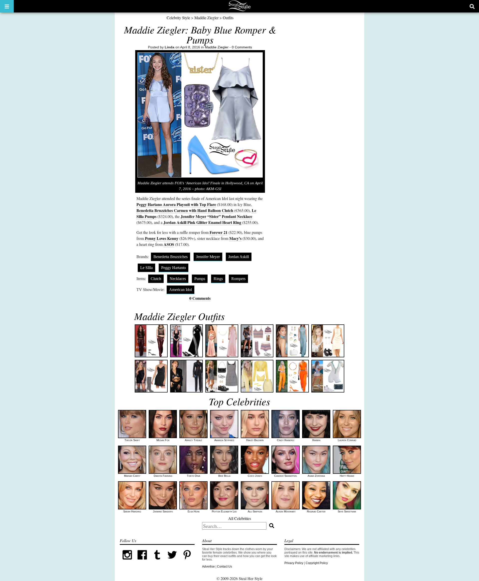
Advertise (208, 566)
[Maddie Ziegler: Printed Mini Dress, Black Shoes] (222, 376)
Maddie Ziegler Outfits (179, 316)
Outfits (228, 17)
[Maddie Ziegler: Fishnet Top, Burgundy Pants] (151, 341)
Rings (218, 279)
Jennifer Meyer (208, 257)
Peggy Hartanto (173, 268)
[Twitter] (172, 561)
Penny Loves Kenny (161, 238)
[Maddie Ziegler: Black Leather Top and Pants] (187, 376)
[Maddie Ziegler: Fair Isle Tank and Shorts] (257, 341)
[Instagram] (127, 561)
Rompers (238, 279)
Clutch (156, 279)
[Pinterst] (187, 561)
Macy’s (235, 238)
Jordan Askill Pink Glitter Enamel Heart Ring (202, 222)
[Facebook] (142, 561)
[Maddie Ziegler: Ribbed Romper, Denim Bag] (328, 376)
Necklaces (178, 279)
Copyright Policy (317, 563)
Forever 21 (219, 232)
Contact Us (224, 566)
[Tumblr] (157, 561)
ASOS (169, 244)
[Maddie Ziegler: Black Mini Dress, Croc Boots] (151, 376)
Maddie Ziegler (206, 17)
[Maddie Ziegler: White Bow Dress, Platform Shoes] (328, 341)
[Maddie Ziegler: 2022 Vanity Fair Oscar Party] (222, 341)
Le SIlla (146, 268)
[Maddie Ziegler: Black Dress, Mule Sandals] (187, 341)
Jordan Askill (238, 257)
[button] (7, 6)
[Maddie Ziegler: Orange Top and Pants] (292, 376)
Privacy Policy (293, 563)
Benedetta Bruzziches (170, 257)
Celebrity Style (178, 17)
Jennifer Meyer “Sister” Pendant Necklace (216, 216)
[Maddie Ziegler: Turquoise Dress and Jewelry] (292, 341)
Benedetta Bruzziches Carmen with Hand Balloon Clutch (184, 210)
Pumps (199, 279)
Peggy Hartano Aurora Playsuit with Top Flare (176, 204)
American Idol (180, 290)
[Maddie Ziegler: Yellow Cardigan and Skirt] (257, 376)
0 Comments (242, 47)
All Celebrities (239, 518)
